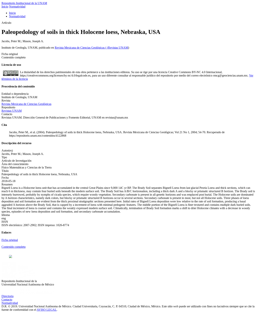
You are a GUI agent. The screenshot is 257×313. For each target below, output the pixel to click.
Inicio (5, 6)
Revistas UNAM (118, 47)
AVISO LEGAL (47, 309)
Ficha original (10, 240)
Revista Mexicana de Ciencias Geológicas (80, 47)
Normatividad (17, 6)
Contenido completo (14, 246)
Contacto (7, 299)
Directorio (8, 296)
